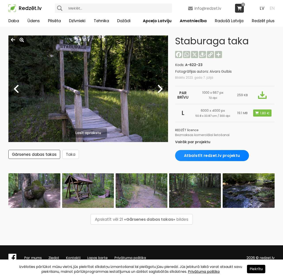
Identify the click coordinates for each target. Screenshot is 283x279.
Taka (70, 154)
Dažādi (123, 20)
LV (262, 8)
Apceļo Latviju (157, 20)
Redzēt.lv (30, 8)
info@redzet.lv (207, 8)
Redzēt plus (263, 20)
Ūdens (33, 20)
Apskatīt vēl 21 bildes (141, 219)
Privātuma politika (130, 257)
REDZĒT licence (187, 130)
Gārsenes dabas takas (34, 154)
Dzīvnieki (77, 20)
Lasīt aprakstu (88, 132)
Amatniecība (193, 20)
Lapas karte (97, 257)
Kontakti (73, 257)
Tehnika (101, 20)
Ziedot (53, 257)
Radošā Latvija (229, 20)
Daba (13, 20)
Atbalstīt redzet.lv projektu (212, 155)
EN (272, 8)
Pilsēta (54, 20)
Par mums (33, 257)
